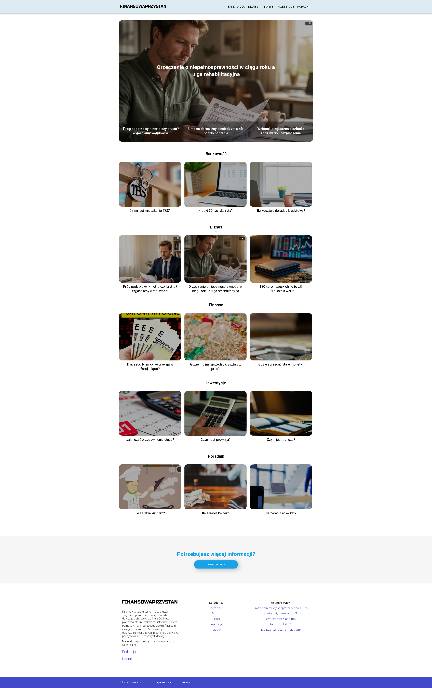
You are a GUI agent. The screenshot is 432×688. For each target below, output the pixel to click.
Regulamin (188, 682)
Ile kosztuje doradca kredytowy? (281, 211)
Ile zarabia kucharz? (150, 513)
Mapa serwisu (162, 682)
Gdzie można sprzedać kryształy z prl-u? (215, 366)
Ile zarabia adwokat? (281, 513)
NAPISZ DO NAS (216, 564)
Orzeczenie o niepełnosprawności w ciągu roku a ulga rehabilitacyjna (216, 70)
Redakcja (129, 652)
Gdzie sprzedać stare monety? (281, 364)
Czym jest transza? (281, 440)
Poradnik (304, 6)
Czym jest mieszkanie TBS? (150, 211)
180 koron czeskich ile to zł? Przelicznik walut (281, 289)
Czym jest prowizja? (216, 440)
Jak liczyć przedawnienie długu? (150, 440)
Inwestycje (285, 6)
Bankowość (236, 6)
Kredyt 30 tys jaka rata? (215, 211)
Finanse (267, 6)
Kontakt (128, 659)
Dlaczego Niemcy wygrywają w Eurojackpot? (150, 366)
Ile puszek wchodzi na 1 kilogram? (280, 629)
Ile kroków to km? (280, 624)
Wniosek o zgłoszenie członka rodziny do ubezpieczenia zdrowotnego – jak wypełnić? (281, 130)
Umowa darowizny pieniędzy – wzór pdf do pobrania (216, 130)
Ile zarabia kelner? (215, 513)
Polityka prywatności (131, 682)
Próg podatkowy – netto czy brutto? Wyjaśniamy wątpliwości (151, 130)
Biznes (253, 6)
